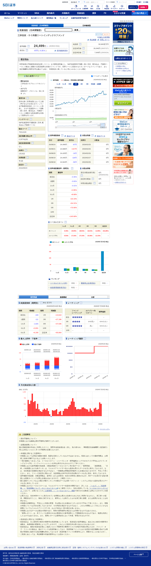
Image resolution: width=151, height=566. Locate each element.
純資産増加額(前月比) (58, 287)
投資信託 (81, 13)
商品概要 (93, 40)
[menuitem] (138, 2)
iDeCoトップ (9, 18)
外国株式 (65, 13)
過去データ (71, 136)
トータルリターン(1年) (58, 283)
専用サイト (21, 18)
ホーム (7, 13)
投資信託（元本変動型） (40, 25)
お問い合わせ (9, 547)
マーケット (22, 13)
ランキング (64, 18)
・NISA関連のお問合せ (121, 68)
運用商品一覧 (51, 18)
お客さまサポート (122, 58)
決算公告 (40, 547)
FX (105, 13)
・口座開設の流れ (120, 66)
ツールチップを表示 (100, 76)
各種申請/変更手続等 (78, 18)
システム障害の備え (117, 547)
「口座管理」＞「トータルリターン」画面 (59, 491)
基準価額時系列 (62, 50)
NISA (37, 13)
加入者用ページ (32, 76)
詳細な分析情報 (104, 37)
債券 (94, 13)
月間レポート (105, 40)
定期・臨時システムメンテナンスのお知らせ (89, 547)
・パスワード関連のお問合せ (122, 72)
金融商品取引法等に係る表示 (58, 547)
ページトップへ (105, 429)
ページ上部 (138, 554)
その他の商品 (138, 12)
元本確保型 (86, 25)
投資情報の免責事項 (25, 547)
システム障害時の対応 (137, 547)
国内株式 (50, 13)
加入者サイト (36, 18)
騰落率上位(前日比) (88, 283)
